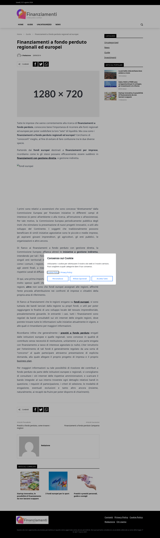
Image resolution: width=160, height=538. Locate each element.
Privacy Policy (66, 272)
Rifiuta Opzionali (80, 278)
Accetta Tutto (102, 278)
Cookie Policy (53, 272)
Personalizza (57, 278)
